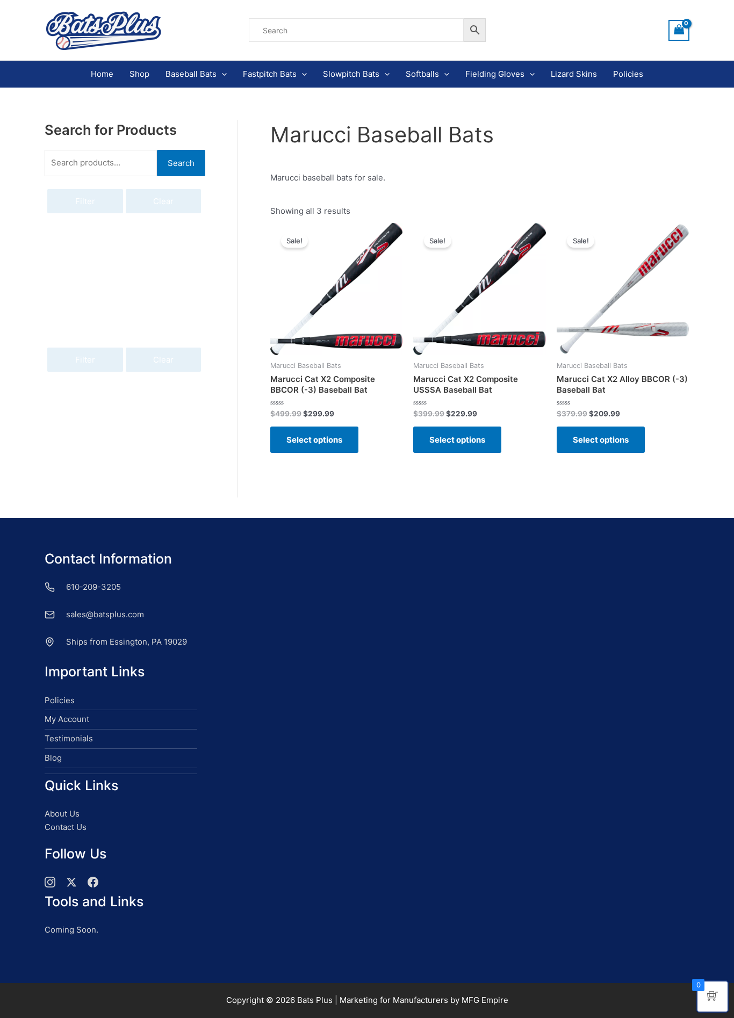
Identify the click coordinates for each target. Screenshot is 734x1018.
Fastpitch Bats (270, 74)
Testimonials (69, 738)
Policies (628, 74)
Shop (139, 74)
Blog (53, 758)
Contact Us (66, 827)
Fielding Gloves (494, 74)
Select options (314, 440)
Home (102, 74)
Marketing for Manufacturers (394, 1000)
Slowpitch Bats (351, 74)
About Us (62, 813)
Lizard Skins (574, 74)
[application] (222, 74)
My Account (67, 719)
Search (181, 163)
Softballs (422, 74)
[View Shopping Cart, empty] (679, 30)
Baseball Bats (191, 74)
